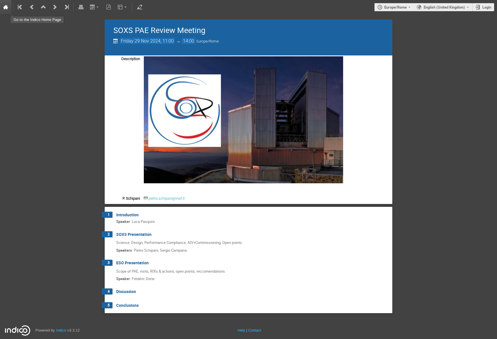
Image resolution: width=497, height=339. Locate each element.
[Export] (95, 7)
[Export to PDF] (108, 7)
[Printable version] (81, 7)
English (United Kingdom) (444, 7)
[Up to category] (43, 7)
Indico (61, 330)
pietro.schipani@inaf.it (166, 198)
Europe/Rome (395, 7)
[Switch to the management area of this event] (139, 7)
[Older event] (32, 7)
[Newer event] (55, 7)
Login (486, 7)
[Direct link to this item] (143, 215)
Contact (254, 330)
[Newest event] (66, 7)
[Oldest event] (20, 7)
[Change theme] (122, 7)
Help (241, 330)
